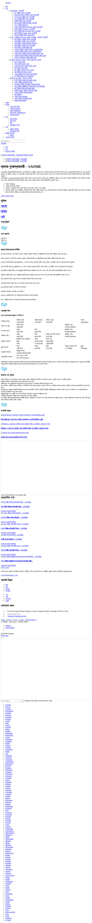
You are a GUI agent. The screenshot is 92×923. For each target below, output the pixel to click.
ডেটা (3, 216)
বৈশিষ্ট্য (4, 211)
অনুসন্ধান (4, 511)
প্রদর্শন (4, 206)
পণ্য (6, 149)
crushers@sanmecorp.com (17, 616)
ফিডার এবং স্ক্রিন (10, 151)
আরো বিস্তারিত (11, 511)
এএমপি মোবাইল (9, 628)
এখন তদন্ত (4, 575)
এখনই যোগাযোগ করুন (7, 196)
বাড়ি (6, 147)
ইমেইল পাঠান (4, 636)
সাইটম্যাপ (8, 626)
